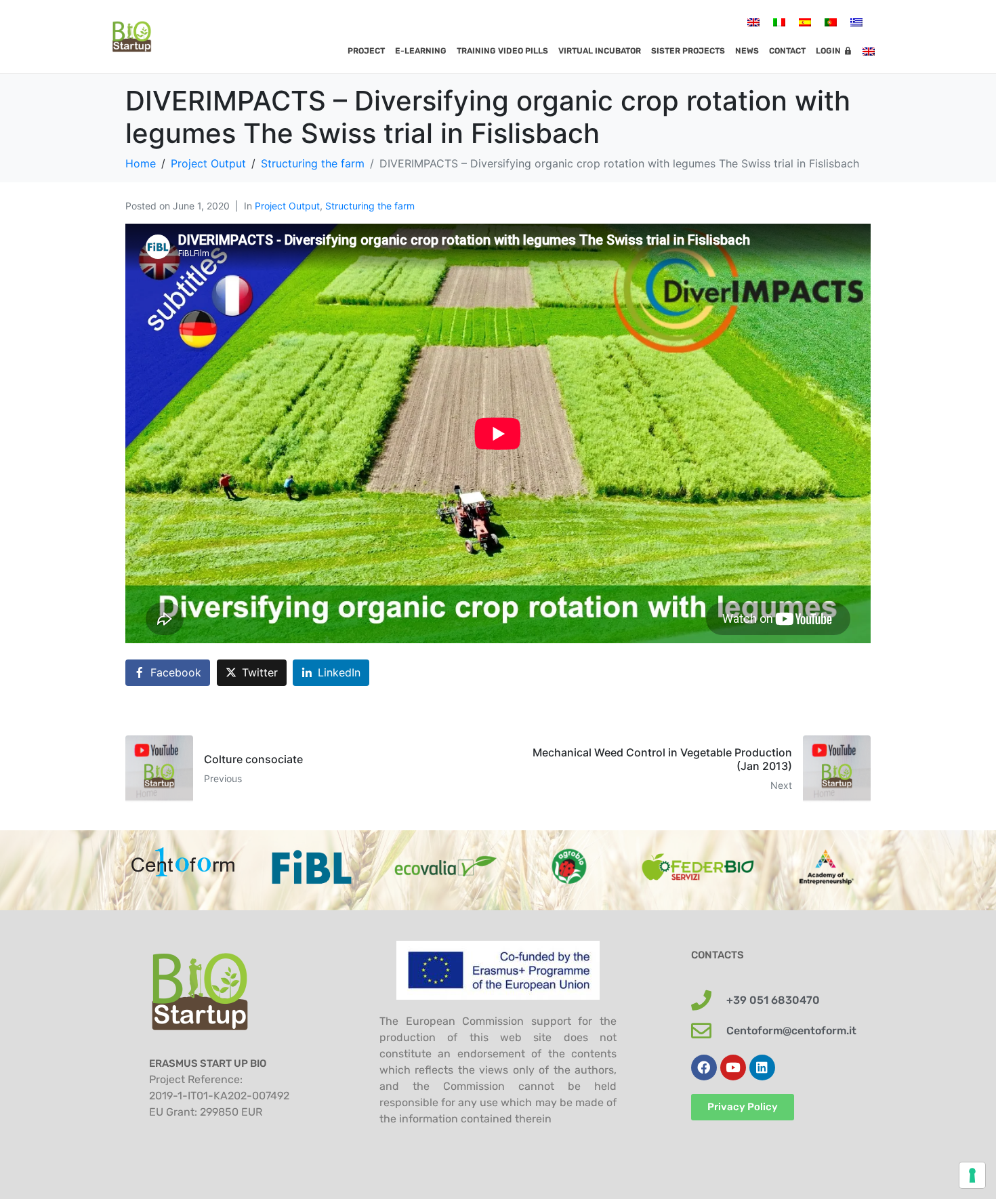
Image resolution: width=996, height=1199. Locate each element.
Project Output (287, 205)
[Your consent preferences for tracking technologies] (972, 1175)
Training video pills (502, 51)
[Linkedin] (762, 1067)
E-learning (421, 51)
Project (366, 51)
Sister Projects (688, 51)
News (747, 51)
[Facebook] (704, 1067)
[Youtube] (733, 1067)
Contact (787, 51)
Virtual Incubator (599, 51)
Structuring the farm (370, 205)
